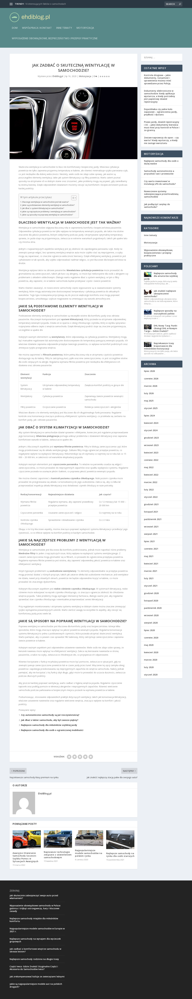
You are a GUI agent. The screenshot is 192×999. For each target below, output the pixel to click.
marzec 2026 (150, 385)
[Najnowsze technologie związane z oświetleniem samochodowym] (58, 839)
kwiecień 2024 (151, 423)
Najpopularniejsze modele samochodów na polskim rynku (88, 853)
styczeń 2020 (151, 674)
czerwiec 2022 (151, 460)
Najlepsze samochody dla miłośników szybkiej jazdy (49, 725)
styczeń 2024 (151, 430)
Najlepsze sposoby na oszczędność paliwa (165, 312)
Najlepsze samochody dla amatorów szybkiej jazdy (161, 276)
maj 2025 (148, 400)
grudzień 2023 (151, 437)
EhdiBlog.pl (57, 76)
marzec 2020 (150, 659)
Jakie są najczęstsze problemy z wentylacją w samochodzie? (49, 211)
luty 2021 (149, 578)
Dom (15, 28)
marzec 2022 (150, 482)
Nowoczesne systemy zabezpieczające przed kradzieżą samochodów (161, 194)
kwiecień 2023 (151, 452)
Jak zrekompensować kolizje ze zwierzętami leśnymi (37, 976)
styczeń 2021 (151, 585)
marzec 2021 (150, 571)
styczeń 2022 (151, 497)
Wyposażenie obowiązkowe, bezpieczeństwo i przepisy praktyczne (55, 38)
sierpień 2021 (151, 534)
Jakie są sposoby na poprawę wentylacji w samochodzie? (47, 214)
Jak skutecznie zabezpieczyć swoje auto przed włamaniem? (34, 897)
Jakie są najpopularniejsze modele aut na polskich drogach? (36, 985)
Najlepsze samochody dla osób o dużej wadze (161, 162)
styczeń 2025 (151, 408)
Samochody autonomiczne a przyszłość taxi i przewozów (159, 172)
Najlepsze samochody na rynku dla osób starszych (120, 854)
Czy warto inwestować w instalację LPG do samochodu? (160, 182)
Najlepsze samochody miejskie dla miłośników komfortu (34, 920)
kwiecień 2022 (151, 474)
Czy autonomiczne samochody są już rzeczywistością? (50, 714)
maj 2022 (148, 467)
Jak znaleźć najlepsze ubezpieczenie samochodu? (160, 293)
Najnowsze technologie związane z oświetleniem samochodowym (58, 855)
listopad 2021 (151, 511)
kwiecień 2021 (151, 563)
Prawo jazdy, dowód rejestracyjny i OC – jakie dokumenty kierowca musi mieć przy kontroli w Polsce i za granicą (161, 126)
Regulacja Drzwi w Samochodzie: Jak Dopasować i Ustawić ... (54, 3)
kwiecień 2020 (151, 652)
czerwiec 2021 (151, 548)
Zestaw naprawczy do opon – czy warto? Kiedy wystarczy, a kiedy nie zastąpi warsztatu (161, 140)
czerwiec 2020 (151, 637)
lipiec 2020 (149, 630)
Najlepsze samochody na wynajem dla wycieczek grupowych (35, 940)
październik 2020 (153, 608)
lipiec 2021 (149, 541)
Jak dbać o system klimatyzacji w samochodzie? (43, 208)
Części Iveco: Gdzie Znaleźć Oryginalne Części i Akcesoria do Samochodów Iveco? (34, 968)
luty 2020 (149, 667)
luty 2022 (149, 489)
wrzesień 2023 (151, 445)
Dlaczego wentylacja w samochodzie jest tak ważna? (45, 202)
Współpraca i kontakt (37, 28)
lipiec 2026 (149, 371)
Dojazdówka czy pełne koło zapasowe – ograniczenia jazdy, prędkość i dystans (160, 112)
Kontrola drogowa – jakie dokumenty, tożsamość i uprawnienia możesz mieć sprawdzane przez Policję (157, 79)
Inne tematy (64, 28)
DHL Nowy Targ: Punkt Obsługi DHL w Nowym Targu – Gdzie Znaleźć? (160, 328)
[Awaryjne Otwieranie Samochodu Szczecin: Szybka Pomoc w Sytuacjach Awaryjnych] (27, 839)
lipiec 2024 (149, 415)
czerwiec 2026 (151, 378)
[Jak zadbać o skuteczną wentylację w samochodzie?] (73, 123)
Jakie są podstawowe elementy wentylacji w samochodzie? (48, 205)
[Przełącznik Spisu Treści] (72, 197)
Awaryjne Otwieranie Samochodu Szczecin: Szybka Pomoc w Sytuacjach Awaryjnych (25, 857)
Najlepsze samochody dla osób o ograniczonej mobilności (52, 730)
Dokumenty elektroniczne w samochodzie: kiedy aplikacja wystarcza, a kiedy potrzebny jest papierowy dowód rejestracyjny (159, 96)
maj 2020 (148, 645)
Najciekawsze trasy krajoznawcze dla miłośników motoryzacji (159, 346)
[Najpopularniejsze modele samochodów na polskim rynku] (89, 838)
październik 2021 (153, 519)
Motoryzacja (85, 28)
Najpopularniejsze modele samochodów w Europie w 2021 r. (37, 930)
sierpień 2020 (151, 622)
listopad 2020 (151, 600)
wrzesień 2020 (151, 615)
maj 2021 (148, 556)
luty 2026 (149, 393)
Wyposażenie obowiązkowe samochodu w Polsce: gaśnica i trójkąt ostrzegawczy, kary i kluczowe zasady (35, 908)
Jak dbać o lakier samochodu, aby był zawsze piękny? (49, 720)
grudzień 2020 (151, 593)
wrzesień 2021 (151, 526)
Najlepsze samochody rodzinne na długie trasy (34, 959)
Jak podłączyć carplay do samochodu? (157, 205)
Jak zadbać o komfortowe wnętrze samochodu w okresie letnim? (35, 950)
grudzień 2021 (151, 504)
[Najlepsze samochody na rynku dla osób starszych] (120, 839)
